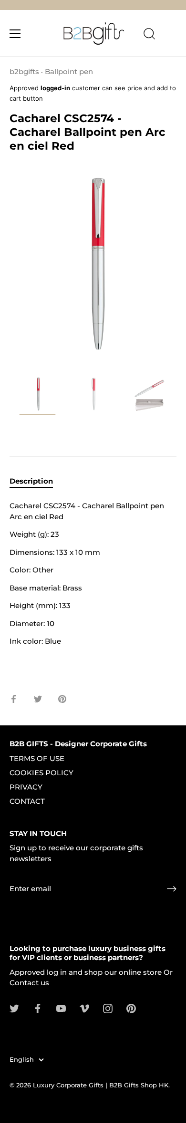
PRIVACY (26, 786)
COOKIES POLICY (41, 772)
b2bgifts (24, 71)
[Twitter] (14, 1007)
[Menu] (15, 33)
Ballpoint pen (69, 71)
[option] (37, 397)
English (22, 1059)
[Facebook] (37, 1007)
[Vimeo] (84, 1007)
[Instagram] (108, 1007)
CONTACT (27, 801)
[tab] (36, 481)
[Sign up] (171, 889)
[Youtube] (61, 1007)
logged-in (55, 88)
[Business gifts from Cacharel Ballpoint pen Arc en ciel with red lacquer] (37, 395)
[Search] (149, 35)
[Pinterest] (131, 1007)
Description (31, 480)
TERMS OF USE (37, 758)
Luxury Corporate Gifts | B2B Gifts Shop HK (100, 1085)
